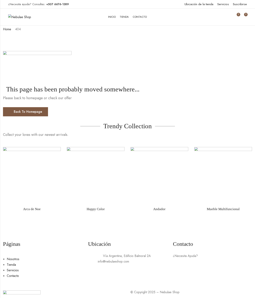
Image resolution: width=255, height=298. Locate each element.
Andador (159, 209)
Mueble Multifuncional (223, 209)
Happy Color (96, 209)
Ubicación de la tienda (198, 4)
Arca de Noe (32, 209)
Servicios (223, 4)
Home (7, 29)
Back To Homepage (28, 111)
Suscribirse (240, 4)
